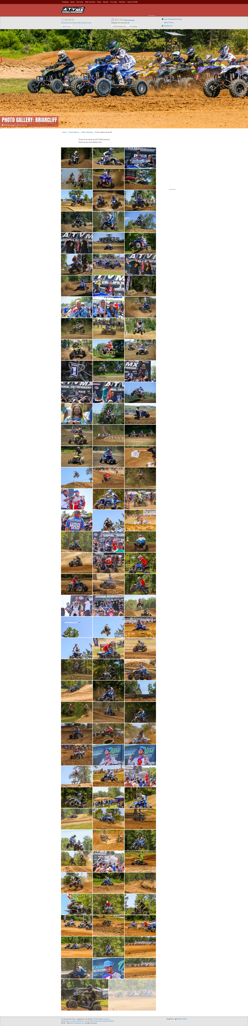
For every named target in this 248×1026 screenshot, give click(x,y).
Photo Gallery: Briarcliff (103, 132)
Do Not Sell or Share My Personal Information (99, 1021)
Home (64, 132)
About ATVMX (132, 2)
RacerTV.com (169, 22)
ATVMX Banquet (128, 20)
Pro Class (113, 2)
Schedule (65, 2)
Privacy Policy (65, 1021)
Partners (122, 2)
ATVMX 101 (168, 26)
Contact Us (106, 1019)
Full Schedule (133, 26)
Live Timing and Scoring (173, 19)
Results (105, 2)
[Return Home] (73, 13)
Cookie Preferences (77, 1021)
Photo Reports (74, 132)
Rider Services (90, 2)
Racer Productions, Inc (77, 1023)
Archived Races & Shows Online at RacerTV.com (76, 23)
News (72, 2)
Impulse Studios (182, 1019)
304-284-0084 (97, 1019)
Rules (99, 2)
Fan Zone (79, 2)
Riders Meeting (87, 132)
